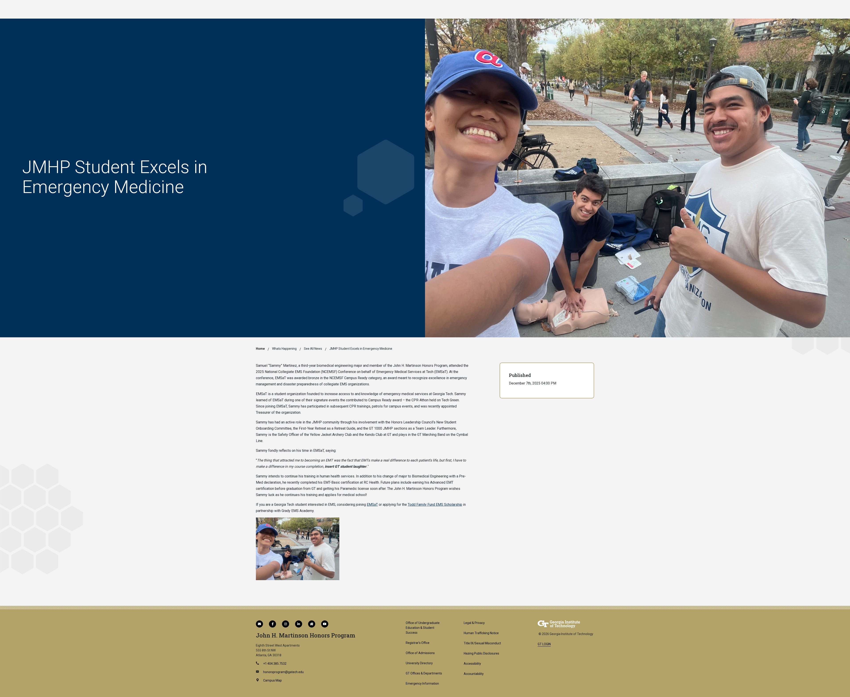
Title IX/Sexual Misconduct (482, 643)
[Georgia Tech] (559, 624)
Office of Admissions (420, 653)
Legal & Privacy (474, 623)
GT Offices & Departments (424, 673)
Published (520, 375)
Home (260, 348)
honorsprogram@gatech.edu (283, 672)
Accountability (474, 674)
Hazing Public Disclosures (481, 653)
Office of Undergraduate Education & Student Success (423, 627)
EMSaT (372, 504)
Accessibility (472, 663)
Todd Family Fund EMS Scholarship (435, 504)
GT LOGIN (544, 644)
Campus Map (272, 680)
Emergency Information (422, 683)
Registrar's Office (417, 643)
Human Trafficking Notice (481, 633)
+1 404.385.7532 (274, 663)
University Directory (419, 663)
